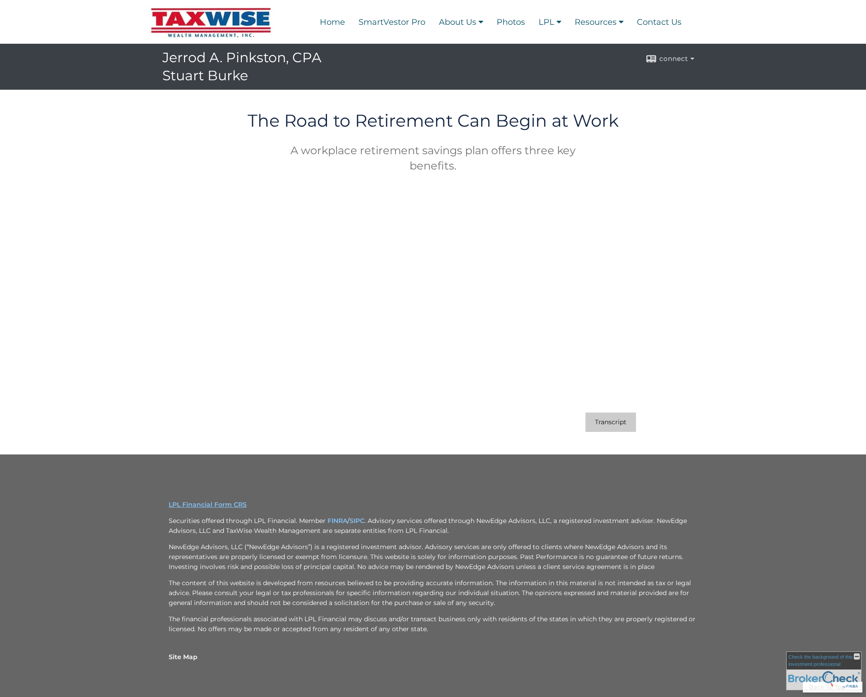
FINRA (337, 521)
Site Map (183, 657)
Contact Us (659, 22)
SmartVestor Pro (392, 22)
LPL (546, 22)
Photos (511, 22)
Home (332, 22)
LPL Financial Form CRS (208, 504)
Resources (596, 22)
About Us (457, 22)
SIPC (357, 521)
